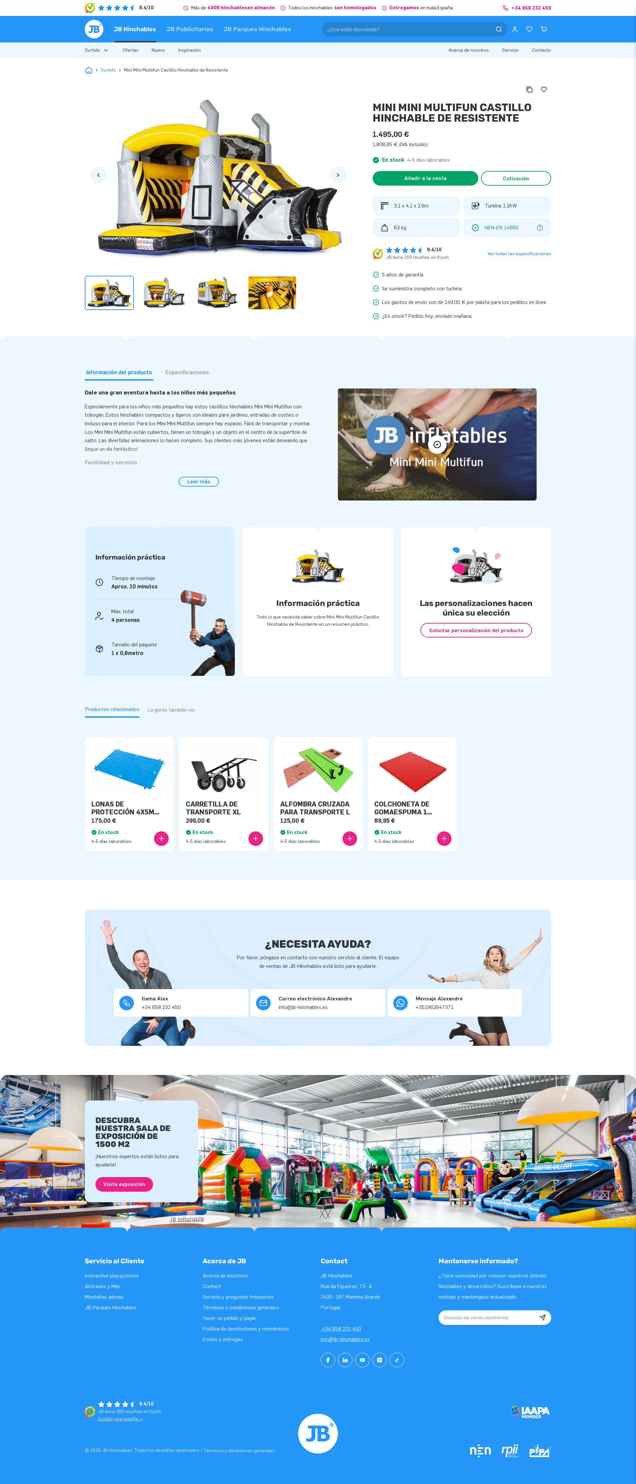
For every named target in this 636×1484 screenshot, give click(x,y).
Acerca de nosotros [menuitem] (469, 50)
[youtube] (362, 1360)
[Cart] (544, 29)
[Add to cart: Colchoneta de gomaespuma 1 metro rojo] (444, 838)
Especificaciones (187, 372)
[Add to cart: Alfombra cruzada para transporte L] (350, 838)
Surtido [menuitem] (92, 50)
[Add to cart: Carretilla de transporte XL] (255, 838)
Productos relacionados (112, 709)
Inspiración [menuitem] (189, 50)
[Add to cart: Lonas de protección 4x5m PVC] (161, 838)
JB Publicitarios (190, 29)
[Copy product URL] (529, 89)
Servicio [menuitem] (510, 50)
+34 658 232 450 (341, 1329)
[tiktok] (397, 1360)
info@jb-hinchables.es (345, 1339)
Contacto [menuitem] (541, 50)
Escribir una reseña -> (120, 1419)
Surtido (108, 70)
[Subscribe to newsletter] (542, 1317)
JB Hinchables (135, 29)
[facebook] (328, 1360)
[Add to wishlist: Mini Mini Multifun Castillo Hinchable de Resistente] (544, 89)
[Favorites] (529, 29)
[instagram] (379, 1360)
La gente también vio (171, 710)
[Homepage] (94, 29)
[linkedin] (345, 1360)
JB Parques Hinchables (257, 29)
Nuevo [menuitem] (158, 50)
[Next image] (338, 175)
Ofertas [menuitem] (130, 50)
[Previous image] (98, 175)
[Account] (514, 29)
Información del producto (119, 372)
